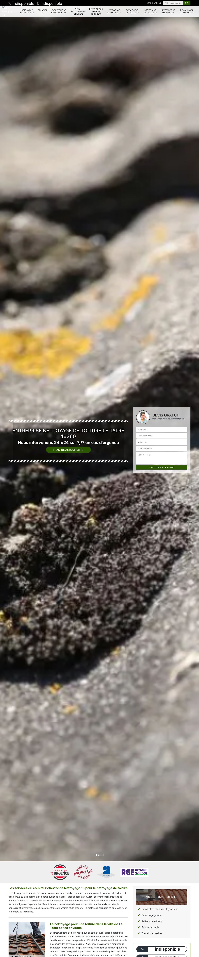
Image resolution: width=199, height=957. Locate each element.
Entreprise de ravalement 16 (58, 11)
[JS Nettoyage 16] (8, 11)
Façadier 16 (42, 11)
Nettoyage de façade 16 (150, 11)
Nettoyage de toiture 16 (27, 11)
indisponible (23, 3)
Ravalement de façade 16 (132, 11)
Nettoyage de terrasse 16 (168, 11)
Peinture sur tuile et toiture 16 (96, 11)
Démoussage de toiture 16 (187, 11)
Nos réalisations (68, 449)
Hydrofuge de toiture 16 (114, 11)
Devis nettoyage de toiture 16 (78, 11)
